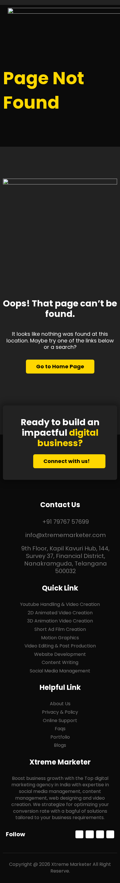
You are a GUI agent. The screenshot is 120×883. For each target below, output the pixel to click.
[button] (108, 20)
